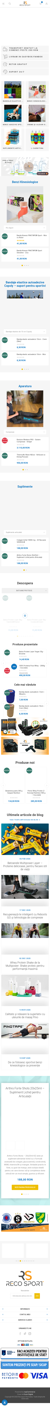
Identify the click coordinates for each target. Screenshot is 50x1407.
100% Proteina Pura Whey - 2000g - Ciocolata (32, 667)
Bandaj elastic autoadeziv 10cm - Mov (31, 354)
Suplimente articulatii (14, 148)
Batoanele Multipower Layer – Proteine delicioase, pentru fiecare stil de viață (25, 866)
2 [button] (24, 265)
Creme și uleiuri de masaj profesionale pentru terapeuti (38, 124)
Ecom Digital (28, 1394)
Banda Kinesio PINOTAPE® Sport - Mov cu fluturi (32, 236)
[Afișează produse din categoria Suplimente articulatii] (13, 136)
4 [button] (28, 1194)
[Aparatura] (25, 408)
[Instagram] (30, 1333)
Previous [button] (3, 663)
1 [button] (22, 265)
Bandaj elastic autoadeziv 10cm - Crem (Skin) (32, 340)
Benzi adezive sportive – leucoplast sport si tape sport (14, 124)
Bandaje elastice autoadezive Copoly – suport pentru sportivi (14, 101)
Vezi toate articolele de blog (24, 820)
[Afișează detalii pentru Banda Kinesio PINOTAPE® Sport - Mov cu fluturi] (8, 240)
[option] (25, 247)
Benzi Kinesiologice (37, 101)
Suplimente (25, 486)
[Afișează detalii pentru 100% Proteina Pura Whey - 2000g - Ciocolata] (11, 670)
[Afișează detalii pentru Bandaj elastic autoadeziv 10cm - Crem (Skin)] (8, 344)
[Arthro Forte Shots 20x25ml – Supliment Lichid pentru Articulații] (25, 1120)
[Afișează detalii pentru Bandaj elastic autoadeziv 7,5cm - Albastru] (11, 696)
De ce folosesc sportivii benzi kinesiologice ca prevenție (25, 1064)
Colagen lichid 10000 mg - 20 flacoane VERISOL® (31, 541)
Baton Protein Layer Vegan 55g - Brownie (31, 653)
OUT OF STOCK (4, 440)
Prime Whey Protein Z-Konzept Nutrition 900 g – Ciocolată (36, 793)
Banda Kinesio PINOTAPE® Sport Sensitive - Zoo (29, 252)
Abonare (37, 1296)
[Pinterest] (20, 1333)
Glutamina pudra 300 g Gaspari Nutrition (13, 792)
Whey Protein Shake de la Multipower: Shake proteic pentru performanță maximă (25, 966)
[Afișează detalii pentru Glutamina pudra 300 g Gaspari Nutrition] (13, 777)
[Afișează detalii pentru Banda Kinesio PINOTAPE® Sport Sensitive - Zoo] (8, 255)
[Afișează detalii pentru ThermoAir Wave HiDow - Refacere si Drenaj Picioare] (8, 459)
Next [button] (46, 663)
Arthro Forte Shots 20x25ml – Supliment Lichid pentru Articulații (29, 556)
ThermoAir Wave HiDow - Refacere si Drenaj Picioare (31, 456)
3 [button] (26, 265)
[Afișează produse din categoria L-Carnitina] (37, 136)
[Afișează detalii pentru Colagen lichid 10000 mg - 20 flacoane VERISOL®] (8, 544)
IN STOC (4, 236)
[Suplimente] (25, 509)
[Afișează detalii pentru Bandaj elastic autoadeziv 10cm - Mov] (8, 359)
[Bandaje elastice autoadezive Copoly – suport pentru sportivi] (25, 308)
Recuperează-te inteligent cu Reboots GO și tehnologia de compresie (25, 916)
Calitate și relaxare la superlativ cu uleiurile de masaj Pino (25, 1016)
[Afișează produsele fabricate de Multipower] (37, 1250)
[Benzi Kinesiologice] (25, 204)
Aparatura (25, 386)
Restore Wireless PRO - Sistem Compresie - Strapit (28, 441)
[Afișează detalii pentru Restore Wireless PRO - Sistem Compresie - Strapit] (8, 444)
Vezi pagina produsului (25, 1187)
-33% (14, 666)
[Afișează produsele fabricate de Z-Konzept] (13, 1250)
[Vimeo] (25, 1333)
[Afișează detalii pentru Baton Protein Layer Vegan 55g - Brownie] (11, 656)
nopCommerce (29, 1392)
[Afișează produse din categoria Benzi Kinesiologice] (37, 89)
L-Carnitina (37, 148)
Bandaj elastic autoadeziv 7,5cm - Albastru (32, 693)
